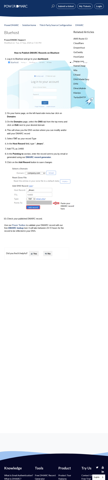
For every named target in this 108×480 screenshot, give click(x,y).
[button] (52, 6)
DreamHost (79, 47)
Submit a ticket (66, 6)
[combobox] (98, 477)
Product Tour (64, 475)
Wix (75, 70)
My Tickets (85, 6)
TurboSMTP (79, 97)
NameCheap (79, 65)
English (96, 477)
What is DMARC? (12, 478)
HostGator (78, 56)
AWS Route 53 (80, 38)
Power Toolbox (19, 225)
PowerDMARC (11, 25)
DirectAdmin (79, 88)
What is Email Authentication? (18, 475)
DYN (75, 83)
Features (62, 478)
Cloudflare (78, 43)
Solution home (29, 25)
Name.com (78, 61)
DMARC (79, 25)
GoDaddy (78, 52)
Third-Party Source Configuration (55, 25)
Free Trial (86, 478)
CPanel (76, 74)
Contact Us (86, 475)
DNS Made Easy (81, 79)
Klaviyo (77, 92)
